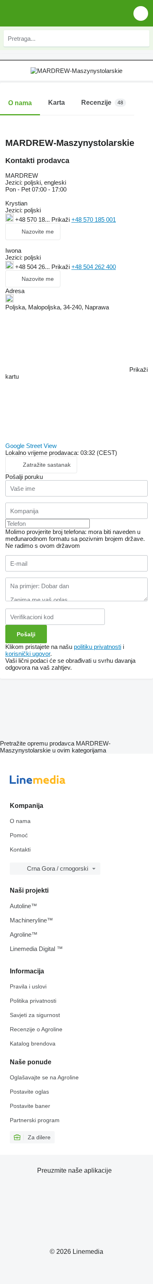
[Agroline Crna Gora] (53, 13)
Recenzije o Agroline (36, 1029)
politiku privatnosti (97, 646)
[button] (141, 13)
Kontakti (20, 849)
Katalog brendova (32, 1043)
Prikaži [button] (61, 219)
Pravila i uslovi (28, 986)
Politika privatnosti (33, 1000)
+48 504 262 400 (93, 266)
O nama (20, 821)
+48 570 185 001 (93, 219)
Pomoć (19, 835)
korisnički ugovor (27, 653)
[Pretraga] (141, 38)
